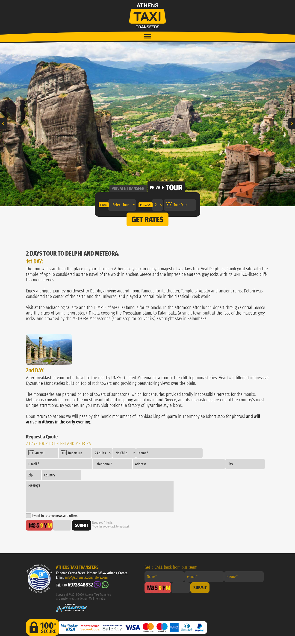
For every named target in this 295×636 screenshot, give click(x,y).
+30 (77, 584)
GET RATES (147, 219)
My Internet (96, 599)
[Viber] (97, 584)
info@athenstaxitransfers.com (86, 577)
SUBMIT (81, 525)
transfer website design (73, 599)
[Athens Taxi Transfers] (49, 349)
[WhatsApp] (105, 584)
